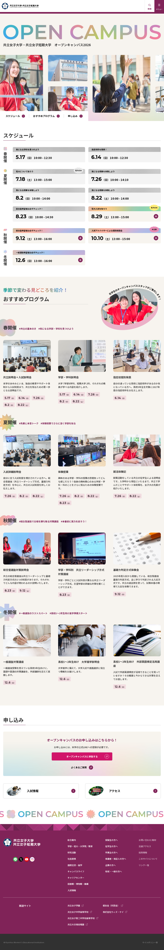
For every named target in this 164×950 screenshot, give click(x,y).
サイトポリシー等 (150, 942)
